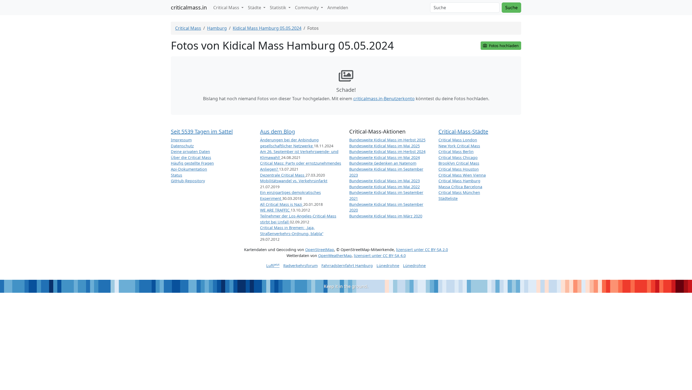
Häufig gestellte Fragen (192, 163)
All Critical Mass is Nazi (281, 204)
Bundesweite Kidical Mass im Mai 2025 (384, 145)
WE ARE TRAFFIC (275, 210)
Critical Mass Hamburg (459, 180)
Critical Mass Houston (458, 169)
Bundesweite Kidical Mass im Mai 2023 (384, 180)
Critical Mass (188, 28)
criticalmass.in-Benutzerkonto (384, 99)
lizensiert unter (422, 249)
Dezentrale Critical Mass (282, 175)
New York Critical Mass (459, 145)
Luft (273, 265)
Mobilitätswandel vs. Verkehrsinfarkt (293, 180)
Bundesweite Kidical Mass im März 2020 (385, 216)
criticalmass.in (189, 7)
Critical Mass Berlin (456, 151)
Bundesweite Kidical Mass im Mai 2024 (384, 157)
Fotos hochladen (503, 45)
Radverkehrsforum (300, 265)
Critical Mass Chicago (458, 157)
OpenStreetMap (319, 249)
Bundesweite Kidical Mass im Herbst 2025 (387, 139)
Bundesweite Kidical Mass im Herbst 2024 (387, 151)
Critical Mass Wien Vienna (462, 175)
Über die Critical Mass (191, 157)
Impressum (181, 139)
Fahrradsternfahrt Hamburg (347, 265)
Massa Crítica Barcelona (460, 186)
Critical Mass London (457, 139)
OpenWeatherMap (335, 255)
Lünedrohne (388, 265)
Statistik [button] (278, 8)
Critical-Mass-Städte (463, 131)
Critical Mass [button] (226, 8)
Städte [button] (255, 8)
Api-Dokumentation (189, 169)
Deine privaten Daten (190, 151)
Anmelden (337, 8)
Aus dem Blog (277, 131)
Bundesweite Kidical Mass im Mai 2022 (384, 186)
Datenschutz (182, 145)
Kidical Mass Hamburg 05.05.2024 (267, 28)
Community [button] (307, 8)
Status (176, 175)
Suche (511, 8)
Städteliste (448, 198)
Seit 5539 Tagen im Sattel (202, 131)
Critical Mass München (459, 192)
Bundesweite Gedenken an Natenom (382, 163)
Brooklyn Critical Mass (458, 163)
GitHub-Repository (188, 180)
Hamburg (217, 28)
